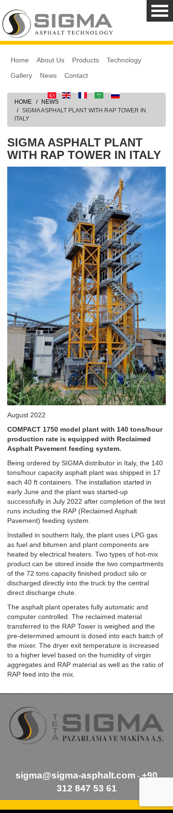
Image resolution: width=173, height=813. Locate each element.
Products (85, 60)
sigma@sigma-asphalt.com (75, 775)
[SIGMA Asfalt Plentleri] (57, 24)
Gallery (21, 75)
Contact (76, 75)
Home (20, 60)
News (48, 75)
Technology (124, 60)
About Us (50, 60)
